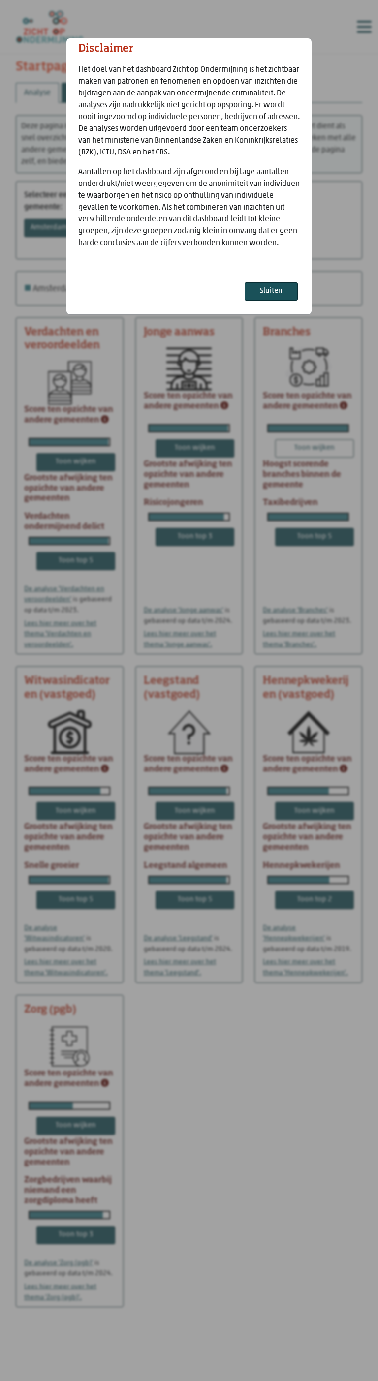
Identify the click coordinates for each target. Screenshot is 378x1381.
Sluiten (271, 291)
